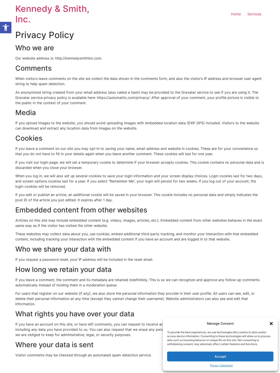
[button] (5, 27)
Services (254, 14)
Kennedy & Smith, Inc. (52, 14)
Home (236, 14)
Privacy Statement (221, 365)
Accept (220, 356)
